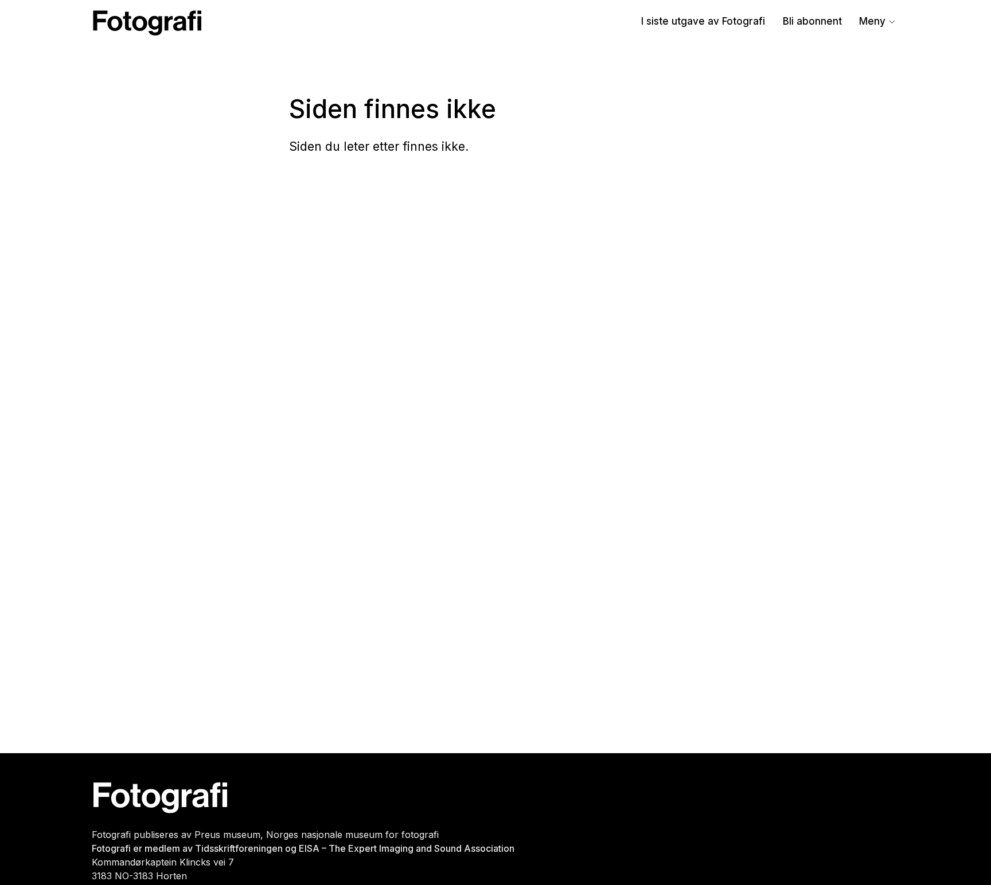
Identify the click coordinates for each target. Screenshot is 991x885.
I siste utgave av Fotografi (703, 21)
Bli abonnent (812, 21)
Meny (872, 21)
